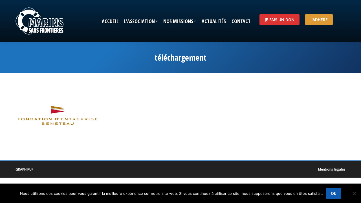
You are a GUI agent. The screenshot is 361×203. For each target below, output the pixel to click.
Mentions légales (331, 169)
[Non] (354, 193)
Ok (333, 193)
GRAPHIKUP (25, 169)
